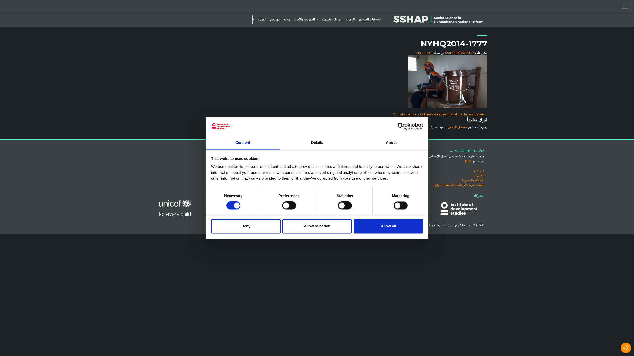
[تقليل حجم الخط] (63, 6)
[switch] (289, 206)
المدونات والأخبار (304, 19)
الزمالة (350, 19)
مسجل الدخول (457, 127)
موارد (287, 19)
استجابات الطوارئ (370, 19)
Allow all (388, 226)
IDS (468, 161)
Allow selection (317, 226)
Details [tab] (317, 142)
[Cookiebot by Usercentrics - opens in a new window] (401, 126)
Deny (245, 226)
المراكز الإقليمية (332, 19)
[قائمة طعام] (624, 6)
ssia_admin (424, 53)
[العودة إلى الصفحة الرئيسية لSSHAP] (28, 6)
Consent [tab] (242, 142)
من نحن (275, 19)
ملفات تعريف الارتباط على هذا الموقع (459, 185)
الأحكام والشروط (473, 180)
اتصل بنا (479, 175)
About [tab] (391, 142)
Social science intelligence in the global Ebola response (438, 114)
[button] (318, 19)
